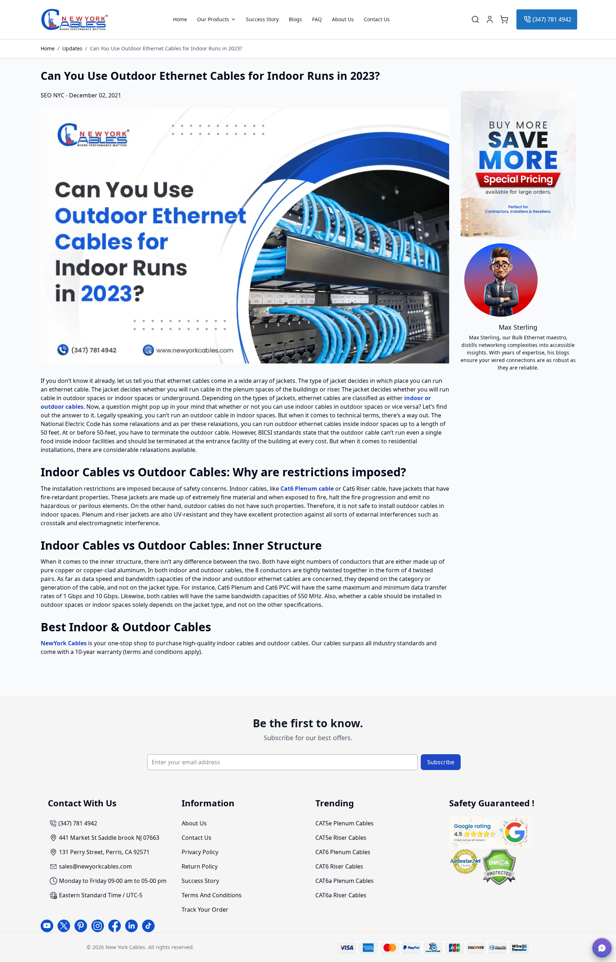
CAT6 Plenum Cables (342, 852)
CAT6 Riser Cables (339, 866)
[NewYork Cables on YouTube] (47, 926)
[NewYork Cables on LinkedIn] (131, 926)
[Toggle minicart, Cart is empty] (504, 19)
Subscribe (440, 762)
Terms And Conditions (212, 895)
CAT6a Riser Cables (340, 895)
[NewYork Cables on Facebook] (114, 926)
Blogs (295, 19)
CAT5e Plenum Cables (344, 823)
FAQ (317, 19)
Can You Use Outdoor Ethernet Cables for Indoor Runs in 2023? (166, 48)
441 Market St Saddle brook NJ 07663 (109, 838)
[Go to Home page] (75, 19)
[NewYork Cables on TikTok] (148, 926)
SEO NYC (53, 95)
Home (180, 19)
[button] (602, 948)
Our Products (213, 19)
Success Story (262, 19)
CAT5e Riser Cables (340, 838)
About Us (343, 19)
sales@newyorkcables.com (95, 866)
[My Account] (489, 19)
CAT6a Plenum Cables (344, 881)
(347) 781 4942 (552, 19)
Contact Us (377, 19)
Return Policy (200, 866)
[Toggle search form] (475, 19)
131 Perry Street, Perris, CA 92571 (104, 852)
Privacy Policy (200, 852)
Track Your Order (205, 909)
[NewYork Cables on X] (64, 926)
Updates (72, 48)
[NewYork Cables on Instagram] (97, 926)
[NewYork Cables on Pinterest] (80, 926)
